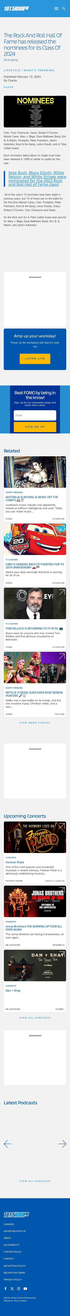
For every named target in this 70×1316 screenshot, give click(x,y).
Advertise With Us (14, 1231)
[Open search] (62, 8)
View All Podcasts (35, 1181)
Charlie (12, 80)
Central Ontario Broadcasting (23, 1297)
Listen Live (35, 358)
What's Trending (39, 70)
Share (9, 87)
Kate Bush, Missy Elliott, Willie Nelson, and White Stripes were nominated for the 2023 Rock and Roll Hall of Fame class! (37, 179)
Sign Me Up (35, 427)
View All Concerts (35, 1018)
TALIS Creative (20, 1300)
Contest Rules (12, 1252)
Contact (9, 1259)
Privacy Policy (13, 1280)
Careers (9, 1224)
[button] (7, 1144)
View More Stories (35, 723)
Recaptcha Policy (15, 1266)
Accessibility (11, 1245)
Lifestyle (12, 70)
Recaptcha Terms (14, 1273)
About (7, 1238)
